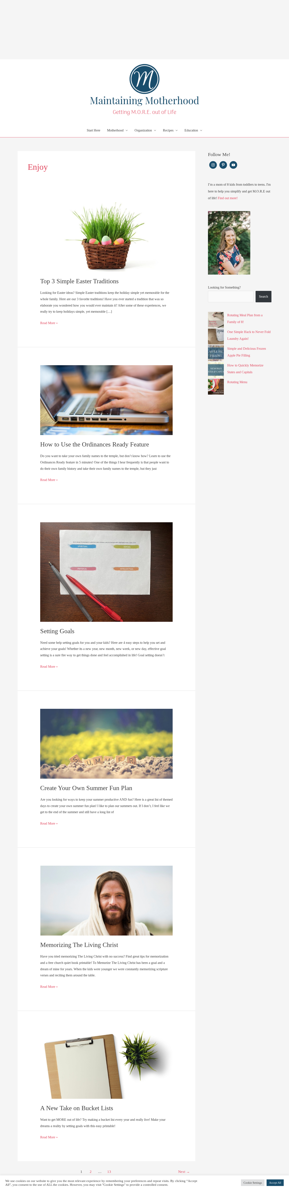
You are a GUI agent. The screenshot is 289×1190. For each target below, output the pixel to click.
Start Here (93, 130)
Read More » (49, 323)
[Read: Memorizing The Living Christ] (106, 900)
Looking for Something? (224, 287)
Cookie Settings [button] (253, 1182)
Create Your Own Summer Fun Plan (86, 787)
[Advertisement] (127, 29)
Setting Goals (57, 630)
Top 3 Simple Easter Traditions (79, 281)
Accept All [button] (275, 1182)
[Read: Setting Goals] (106, 571)
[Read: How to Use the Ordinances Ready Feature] (106, 400)
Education (191, 130)
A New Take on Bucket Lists (76, 1107)
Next (184, 1172)
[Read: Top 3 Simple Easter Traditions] (106, 236)
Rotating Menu (237, 382)
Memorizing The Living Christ (79, 944)
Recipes (168, 130)
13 (109, 1172)
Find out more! (228, 198)
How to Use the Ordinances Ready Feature (94, 444)
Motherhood (115, 130)
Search (263, 296)
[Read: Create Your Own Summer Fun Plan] (106, 743)
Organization (143, 130)
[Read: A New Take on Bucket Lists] (106, 1063)
